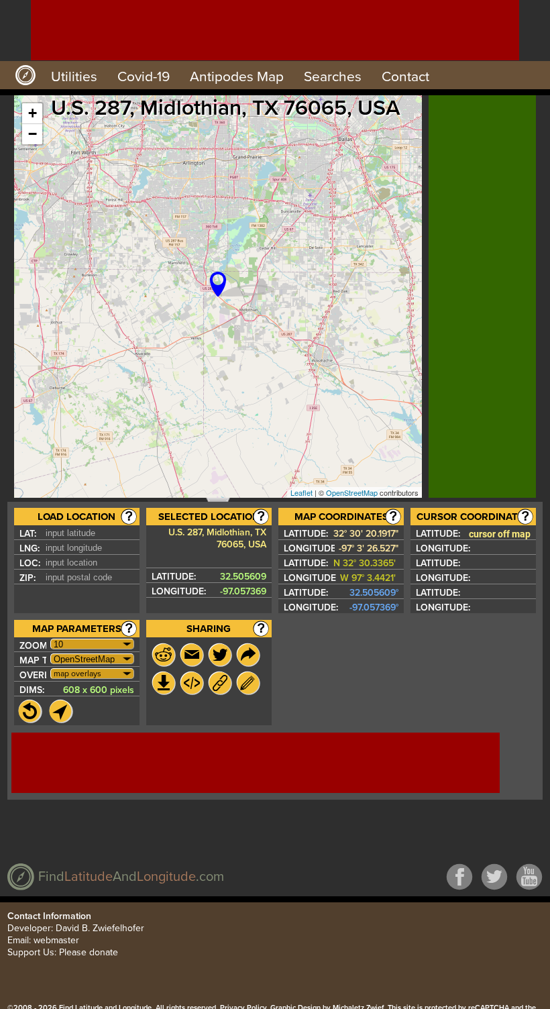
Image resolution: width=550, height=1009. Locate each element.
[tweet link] (220, 655)
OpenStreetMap (352, 492)
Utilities (74, 76)
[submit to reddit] (164, 655)
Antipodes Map (237, 76)
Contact (405, 76)
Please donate (88, 952)
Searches (333, 76)
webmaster (56, 940)
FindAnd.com (131, 877)
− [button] (32, 133)
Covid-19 (143, 76)
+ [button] (32, 113)
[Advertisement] (275, 30)
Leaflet (301, 492)
